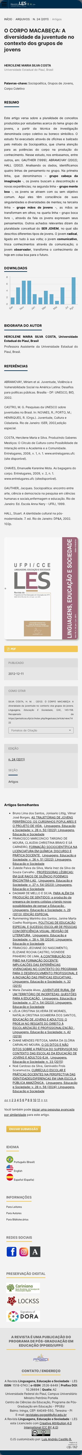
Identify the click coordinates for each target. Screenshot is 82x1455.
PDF (13, 649)
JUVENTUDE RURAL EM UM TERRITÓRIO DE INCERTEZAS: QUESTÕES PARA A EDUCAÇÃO (45, 994)
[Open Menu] (4, 4)
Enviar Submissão (23, 1129)
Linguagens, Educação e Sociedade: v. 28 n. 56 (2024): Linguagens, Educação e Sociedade (45, 1087)
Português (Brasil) (24, 1162)
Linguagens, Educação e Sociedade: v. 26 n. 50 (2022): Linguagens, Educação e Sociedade (44, 830)
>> (46, 1100)
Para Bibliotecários (17, 1219)
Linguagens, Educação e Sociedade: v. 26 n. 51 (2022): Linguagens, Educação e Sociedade (44, 859)
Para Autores (13, 1213)
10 (34, 1100)
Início (8, 19)
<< (6, 1100)
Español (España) (23, 1179)
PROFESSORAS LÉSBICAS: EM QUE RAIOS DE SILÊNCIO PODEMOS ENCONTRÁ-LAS (43, 876)
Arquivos (23, 19)
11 (38, 1100)
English (17, 1170)
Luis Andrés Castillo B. (57, 1439)
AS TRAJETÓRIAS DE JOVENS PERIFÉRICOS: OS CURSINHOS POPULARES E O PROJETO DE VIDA (44, 822)
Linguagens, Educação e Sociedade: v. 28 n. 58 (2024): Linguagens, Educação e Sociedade (43, 939)
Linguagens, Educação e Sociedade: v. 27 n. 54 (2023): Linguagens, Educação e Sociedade (42, 885)
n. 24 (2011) (41, 19)
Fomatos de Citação (24, 730)
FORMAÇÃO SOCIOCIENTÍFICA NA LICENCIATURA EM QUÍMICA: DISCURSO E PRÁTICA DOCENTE (45, 851)
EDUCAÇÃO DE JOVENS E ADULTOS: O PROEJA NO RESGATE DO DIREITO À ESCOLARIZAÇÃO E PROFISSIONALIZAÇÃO (43, 1024)
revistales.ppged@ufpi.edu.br (46, 1414)
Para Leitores (14, 1206)
